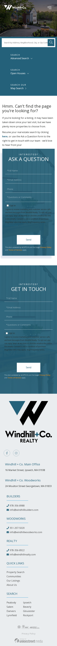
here (5, 136)
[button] (51, 42)
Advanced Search (20, 58)
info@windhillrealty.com (23, 554)
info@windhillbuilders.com (24, 509)
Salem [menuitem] (10, 606)
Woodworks (16, 519)
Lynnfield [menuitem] (12, 615)
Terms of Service (15, 250)
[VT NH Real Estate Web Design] (29, 640)
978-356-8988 (17, 505)
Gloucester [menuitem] (29, 611)
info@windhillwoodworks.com (26, 532)
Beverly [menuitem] (27, 606)
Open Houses (18, 73)
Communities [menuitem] (14, 576)
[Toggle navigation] (45, 7)
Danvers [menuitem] (11, 611)
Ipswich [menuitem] (27, 602)
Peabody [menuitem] (11, 602)
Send (28, 239)
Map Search (17, 88)
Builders (13, 496)
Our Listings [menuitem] (13, 580)
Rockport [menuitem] (28, 615)
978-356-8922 (17, 550)
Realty (12, 541)
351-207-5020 (17, 528)
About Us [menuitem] (12, 585)
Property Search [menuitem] (15, 572)
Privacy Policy (11, 225)
